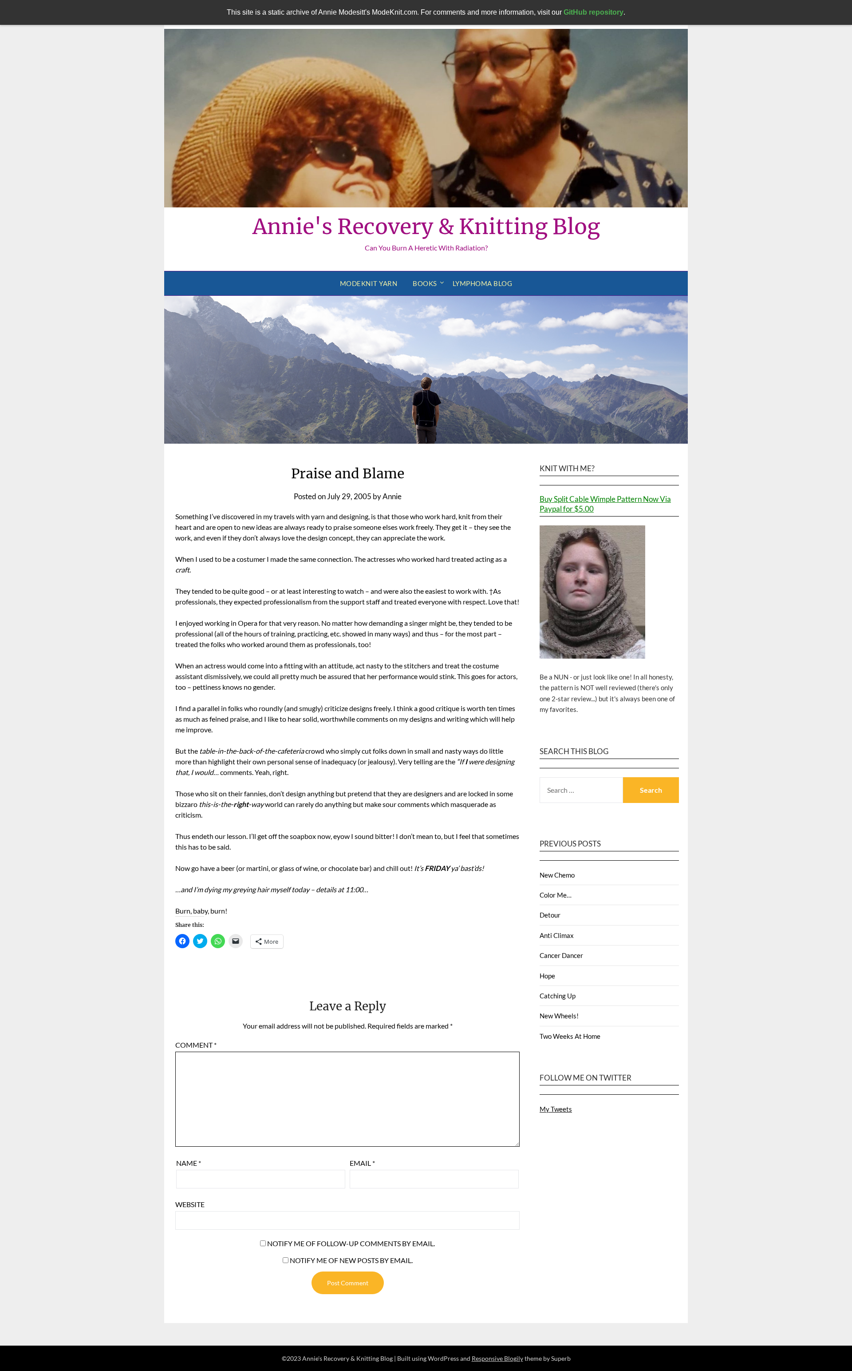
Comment (196, 1045)
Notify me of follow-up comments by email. (351, 1243)
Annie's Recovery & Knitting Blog (426, 226)
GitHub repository (593, 12)
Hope (547, 976)
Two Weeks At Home (570, 1036)
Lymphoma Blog (483, 283)
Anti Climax (557, 935)
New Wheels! (559, 1016)
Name (188, 1163)
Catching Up (558, 996)
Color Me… (556, 895)
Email (362, 1163)
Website (190, 1204)
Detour (550, 915)
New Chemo (557, 875)
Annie (392, 496)
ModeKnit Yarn (369, 283)
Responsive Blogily (497, 1358)
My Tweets (556, 1109)
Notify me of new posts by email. (351, 1260)
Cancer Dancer (561, 955)
